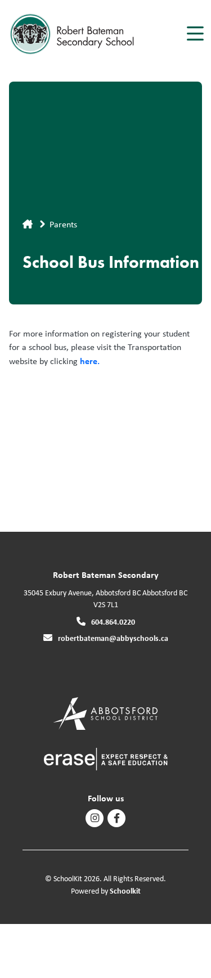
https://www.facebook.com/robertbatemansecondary (117, 818)
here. (90, 361)
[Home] (72, 34)
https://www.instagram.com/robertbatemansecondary (95, 818)
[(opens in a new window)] (105, 713)
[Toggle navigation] (194, 33)
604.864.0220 (113, 621)
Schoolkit (125, 890)
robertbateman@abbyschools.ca (113, 637)
